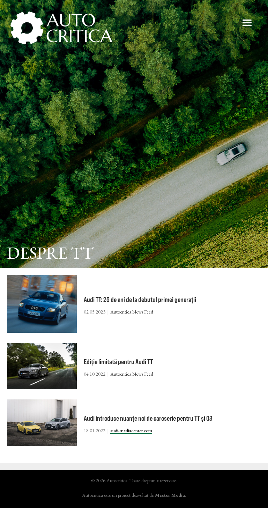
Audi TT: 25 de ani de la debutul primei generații (140, 299)
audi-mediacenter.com (131, 430)
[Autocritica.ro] (61, 27)
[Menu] (247, 22)
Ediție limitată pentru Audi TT (118, 362)
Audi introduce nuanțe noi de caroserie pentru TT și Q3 (148, 418)
